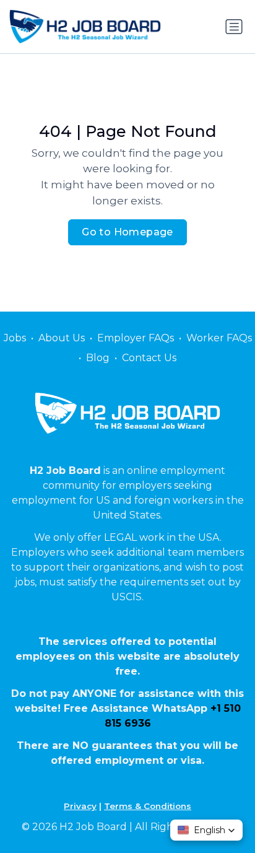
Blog (98, 358)
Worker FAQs (219, 338)
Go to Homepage (127, 232)
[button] (206, 830)
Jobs (15, 338)
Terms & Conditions (147, 806)
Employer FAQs (135, 338)
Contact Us (149, 358)
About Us (61, 338)
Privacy (80, 806)
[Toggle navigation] (234, 26)
